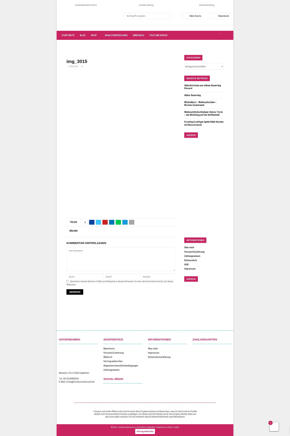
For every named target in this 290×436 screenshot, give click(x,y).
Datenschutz (190, 260)
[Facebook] (202, 35)
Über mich (138, 35)
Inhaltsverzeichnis (116, 35)
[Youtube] (216, 35)
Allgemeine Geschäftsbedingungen (120, 365)
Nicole (73, 230)
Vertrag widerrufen (112, 361)
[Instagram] (209, 35)
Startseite (68, 35)
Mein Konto (195, 16)
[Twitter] (206, 35)
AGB (186, 264)
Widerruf (107, 357)
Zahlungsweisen (192, 256)
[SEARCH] (168, 16)
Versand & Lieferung (194, 252)
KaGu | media (173, 427)
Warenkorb (223, 16)
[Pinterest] (212, 35)
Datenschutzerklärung (159, 357)
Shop (94, 35)
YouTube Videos (158, 35)
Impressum (189, 269)
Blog (82, 35)
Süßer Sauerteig (192, 95)
